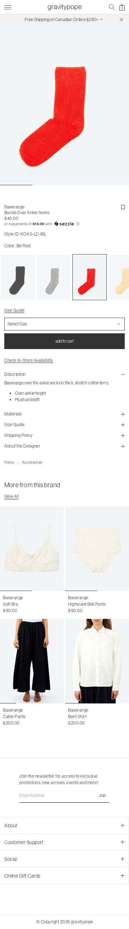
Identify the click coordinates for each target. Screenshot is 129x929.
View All (11, 496)
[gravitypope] (64, 7)
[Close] (121, 19)
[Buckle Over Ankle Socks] (18, 277)
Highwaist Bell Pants (87, 604)
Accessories (32, 462)
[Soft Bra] (32, 548)
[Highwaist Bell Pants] (97, 548)
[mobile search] (112, 7)
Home (9, 462)
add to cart (64, 341)
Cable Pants (14, 716)
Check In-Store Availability (28, 360)
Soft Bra (10, 604)
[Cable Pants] (32, 661)
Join (102, 795)
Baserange (14, 206)
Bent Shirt (77, 716)
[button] (64, 224)
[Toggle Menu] (7, 6)
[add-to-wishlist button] (123, 207)
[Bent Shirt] (97, 661)
